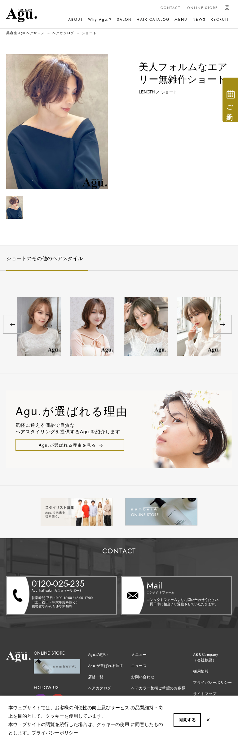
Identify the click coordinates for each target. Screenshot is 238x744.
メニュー (139, 654)
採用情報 (201, 671)
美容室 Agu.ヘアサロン (25, 32)
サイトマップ (204, 693)
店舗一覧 (96, 676)
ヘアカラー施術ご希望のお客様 (158, 688)
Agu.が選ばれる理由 (106, 665)
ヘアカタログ (63, 32)
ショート (89, 32)
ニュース (139, 665)
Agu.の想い (98, 654)
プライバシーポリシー (55, 732)
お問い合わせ (142, 676)
